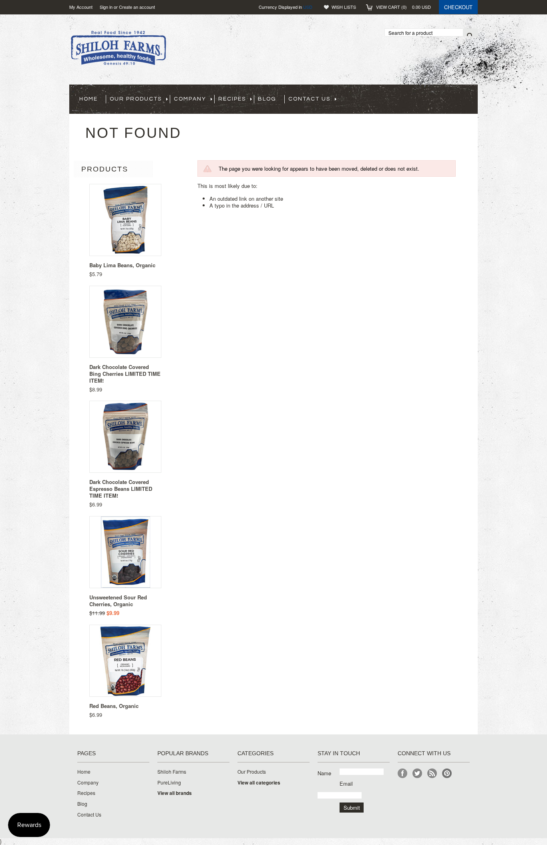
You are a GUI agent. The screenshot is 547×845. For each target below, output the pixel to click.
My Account (81, 7)
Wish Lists (344, 7)
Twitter (417, 773)
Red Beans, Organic (114, 706)
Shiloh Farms (171, 771)
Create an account (137, 7)
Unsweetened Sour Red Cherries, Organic (118, 600)
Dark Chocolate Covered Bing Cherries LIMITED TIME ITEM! (125, 373)
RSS (432, 773)
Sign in (106, 7)
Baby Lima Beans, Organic (122, 265)
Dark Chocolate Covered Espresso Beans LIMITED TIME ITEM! (120, 488)
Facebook (403, 773)
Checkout (458, 7)
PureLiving (169, 782)
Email (346, 783)
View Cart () (403, 7)
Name (324, 773)
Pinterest (447, 773)
